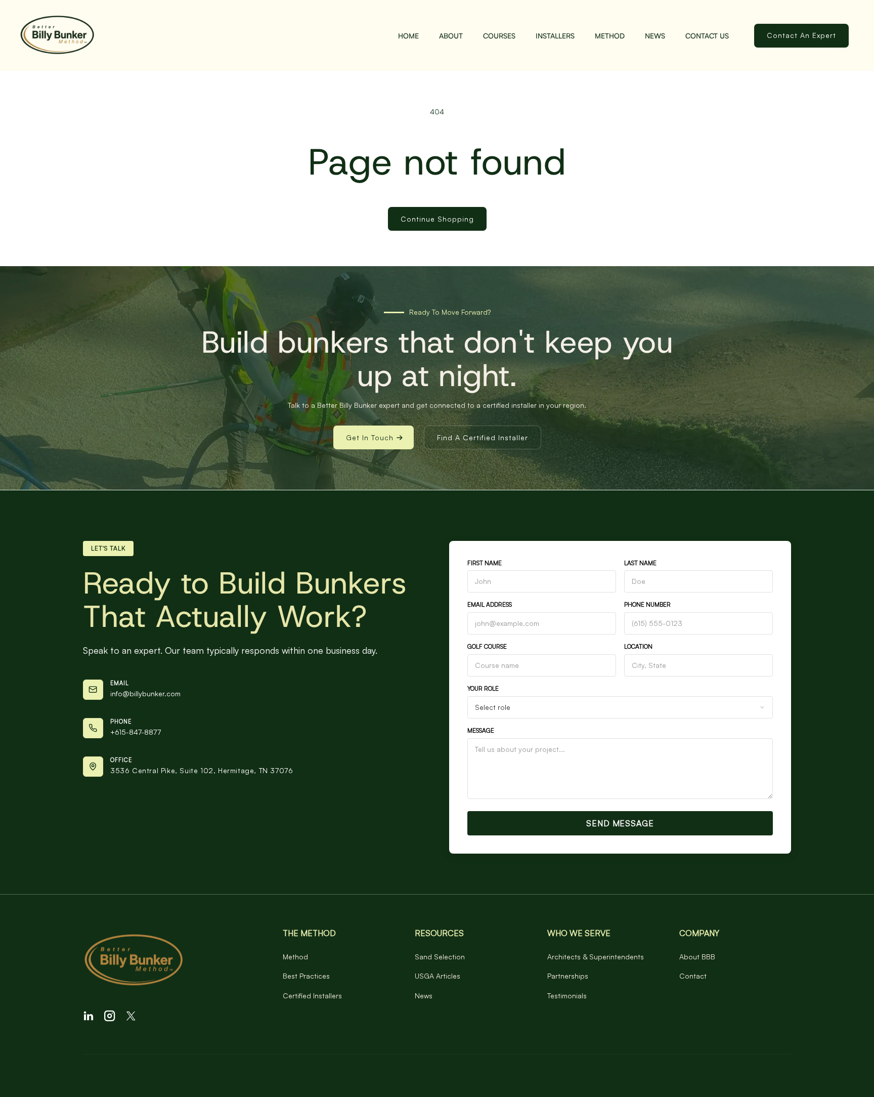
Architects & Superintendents (595, 956)
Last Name (640, 563)
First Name (484, 563)
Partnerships (567, 976)
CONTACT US (707, 35)
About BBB (697, 956)
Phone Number (647, 604)
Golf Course (487, 646)
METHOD (610, 35)
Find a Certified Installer (482, 437)
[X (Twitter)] (131, 1016)
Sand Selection (440, 956)
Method (295, 956)
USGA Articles (437, 976)
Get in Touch (370, 437)
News (655, 35)
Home (408, 35)
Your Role (483, 688)
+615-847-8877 (135, 732)
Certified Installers (312, 995)
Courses (499, 35)
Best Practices (306, 976)
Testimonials (567, 995)
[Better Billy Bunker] (167, 961)
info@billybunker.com (145, 693)
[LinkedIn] (88, 1016)
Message (480, 730)
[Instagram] (109, 1016)
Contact (693, 976)
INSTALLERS (555, 35)
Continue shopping (437, 219)
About (451, 35)
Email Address (489, 604)
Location (638, 646)
